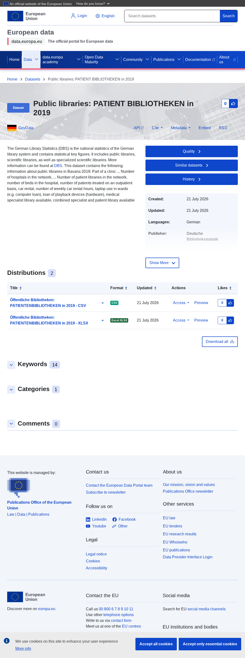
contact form (121, 620)
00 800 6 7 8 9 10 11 (116, 609)
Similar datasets (188, 165)
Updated (144, 288)
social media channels (207, 609)
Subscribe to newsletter (106, 492)
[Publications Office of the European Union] (43, 487)
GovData (25, 128)
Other (123, 526)
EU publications (176, 550)
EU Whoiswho (175, 542)
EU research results (179, 534)
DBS (58, 166)
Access (179, 303)
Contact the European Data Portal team (119, 485)
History (189, 179)
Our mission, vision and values (189, 485)
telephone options (118, 615)
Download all (217, 342)
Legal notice (96, 554)
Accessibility (96, 568)
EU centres (131, 626)
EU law (169, 518)
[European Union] (43, 597)
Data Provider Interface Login (187, 557)
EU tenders (172, 526)
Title (14, 288)
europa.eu (46, 609)
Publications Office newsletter (188, 491)
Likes (223, 288)
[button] (93, 3)
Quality (189, 151)
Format (116, 288)
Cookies (93, 561)
